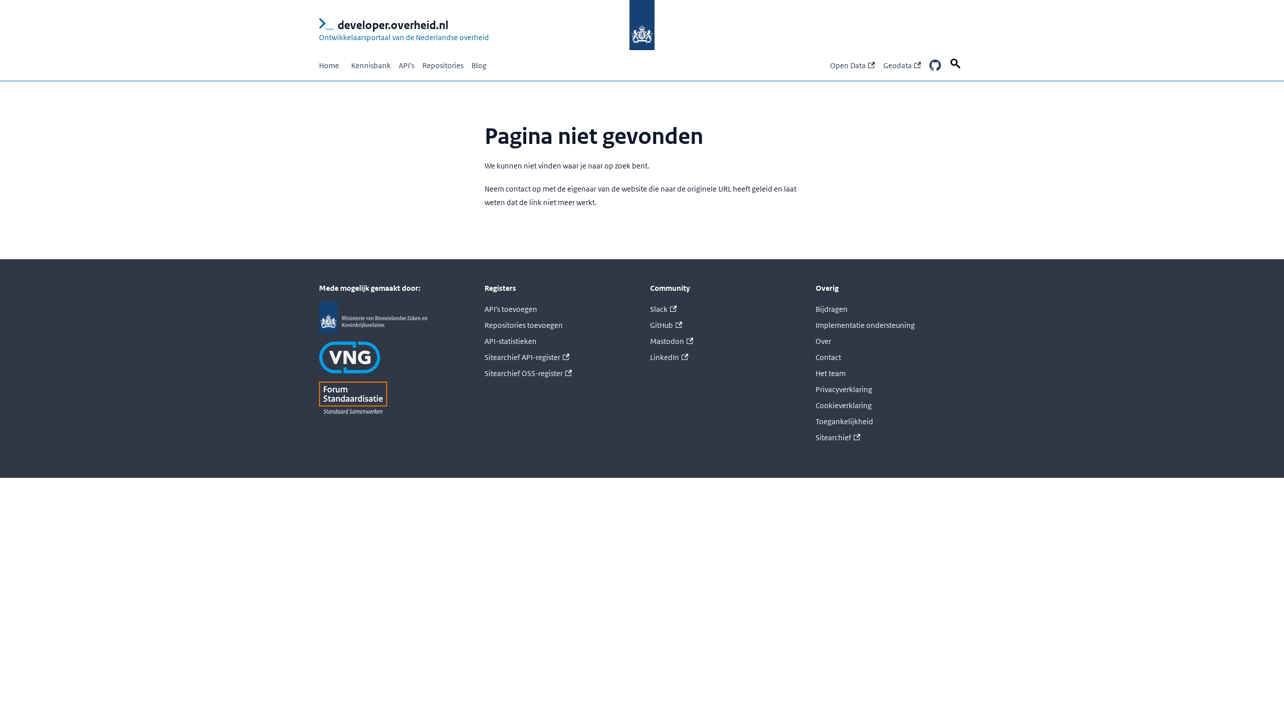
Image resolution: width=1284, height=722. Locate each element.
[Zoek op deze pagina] (957, 64)
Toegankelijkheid (844, 421)
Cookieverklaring (844, 405)
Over (823, 341)
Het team (831, 373)
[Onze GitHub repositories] (935, 66)
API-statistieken (511, 341)
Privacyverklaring (844, 389)
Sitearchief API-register (522, 357)
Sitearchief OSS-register (524, 373)
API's (406, 65)
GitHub (661, 325)
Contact (828, 357)
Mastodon (667, 341)
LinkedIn (664, 357)
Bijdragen (832, 309)
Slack (659, 309)
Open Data (848, 65)
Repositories (442, 65)
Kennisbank (371, 65)
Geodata (897, 65)
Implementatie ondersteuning (865, 325)
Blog (479, 65)
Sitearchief (833, 437)
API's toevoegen (511, 309)
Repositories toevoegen (524, 325)
